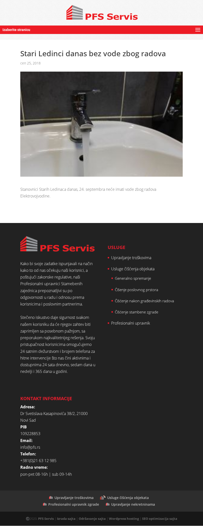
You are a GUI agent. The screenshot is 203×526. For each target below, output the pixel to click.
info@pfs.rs (30, 447)
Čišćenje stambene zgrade (136, 311)
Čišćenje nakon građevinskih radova (144, 300)
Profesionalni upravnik (130, 323)
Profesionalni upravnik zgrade (73, 504)
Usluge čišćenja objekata (132, 269)
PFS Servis (46, 518)
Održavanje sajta (92, 518)
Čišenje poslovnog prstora (136, 289)
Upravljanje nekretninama (133, 504)
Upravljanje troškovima (131, 257)
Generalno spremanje (133, 278)
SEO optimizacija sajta (159, 518)
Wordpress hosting (124, 518)
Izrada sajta (66, 518)
